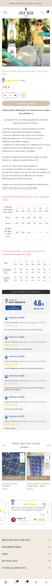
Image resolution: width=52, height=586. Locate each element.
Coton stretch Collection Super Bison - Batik (38, 484)
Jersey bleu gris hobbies (10, 484)
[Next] (47, 42)
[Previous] (5, 42)
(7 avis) (22, 80)
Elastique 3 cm (7, 270)
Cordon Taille (6, 278)
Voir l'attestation (13, 307)
